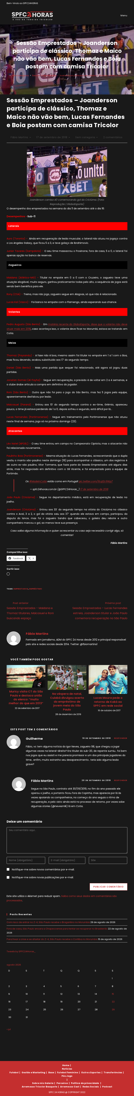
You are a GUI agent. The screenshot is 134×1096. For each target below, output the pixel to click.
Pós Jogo (67, 1075)
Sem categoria (85, 137)
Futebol (14, 1072)
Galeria (49, 1083)
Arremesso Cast (69, 1086)
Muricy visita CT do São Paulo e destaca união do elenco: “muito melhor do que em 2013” (26, 697)
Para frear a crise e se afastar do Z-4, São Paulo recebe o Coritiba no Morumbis (52, 939)
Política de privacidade (85, 1083)
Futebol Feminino (67, 1072)
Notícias (67, 1068)
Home (65, 1065)
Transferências (113, 1072)
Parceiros (62, 1083)
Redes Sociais (91, 1086)
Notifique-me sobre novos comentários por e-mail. (43, 869)
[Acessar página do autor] (14, 638)
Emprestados (20, 588)
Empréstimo (35, 588)
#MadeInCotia (38, 481)
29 (113, 1009)
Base (51, 1072)
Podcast (107, 1086)
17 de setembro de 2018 (94, 489)
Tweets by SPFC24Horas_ (21, 951)
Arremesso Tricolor (33, 1086)
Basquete (51, 1086)
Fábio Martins (19, 137)
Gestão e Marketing (33, 1072)
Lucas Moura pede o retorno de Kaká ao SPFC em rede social (107, 702)
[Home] (7, 75)
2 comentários (112, 137)
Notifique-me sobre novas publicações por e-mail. (43, 877)
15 (113, 994)
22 (113, 1001)
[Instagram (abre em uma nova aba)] (122, 3)
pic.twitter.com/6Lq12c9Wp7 (96, 481)
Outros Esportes (91, 1072)
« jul (9, 1029)
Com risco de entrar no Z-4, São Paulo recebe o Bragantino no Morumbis (48, 922)
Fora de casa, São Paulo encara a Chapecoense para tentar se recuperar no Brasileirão (57, 928)
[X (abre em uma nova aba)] (114, 3)
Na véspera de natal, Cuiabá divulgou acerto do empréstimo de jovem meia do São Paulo (67, 702)
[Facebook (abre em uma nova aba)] (118, 3)
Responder (120, 738)
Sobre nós (38, 1083)
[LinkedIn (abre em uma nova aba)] (125, 3)
